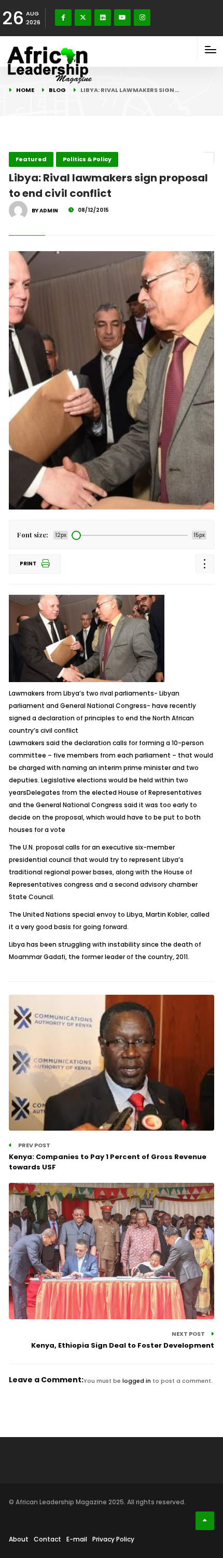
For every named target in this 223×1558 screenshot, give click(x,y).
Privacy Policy (113, 1539)
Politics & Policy (87, 159)
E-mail (76, 1539)
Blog (57, 90)
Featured (31, 159)
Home (25, 90)
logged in (136, 1381)
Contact (47, 1539)
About (19, 1539)
